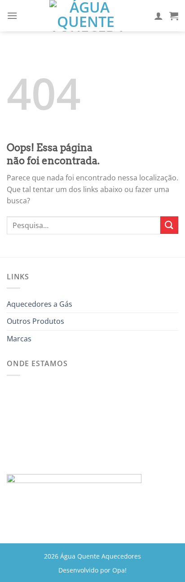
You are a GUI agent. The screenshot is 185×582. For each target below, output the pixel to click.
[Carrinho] (173, 16)
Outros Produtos (35, 321)
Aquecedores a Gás (39, 304)
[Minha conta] (158, 16)
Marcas (19, 339)
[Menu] (12, 15)
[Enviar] (169, 225)
